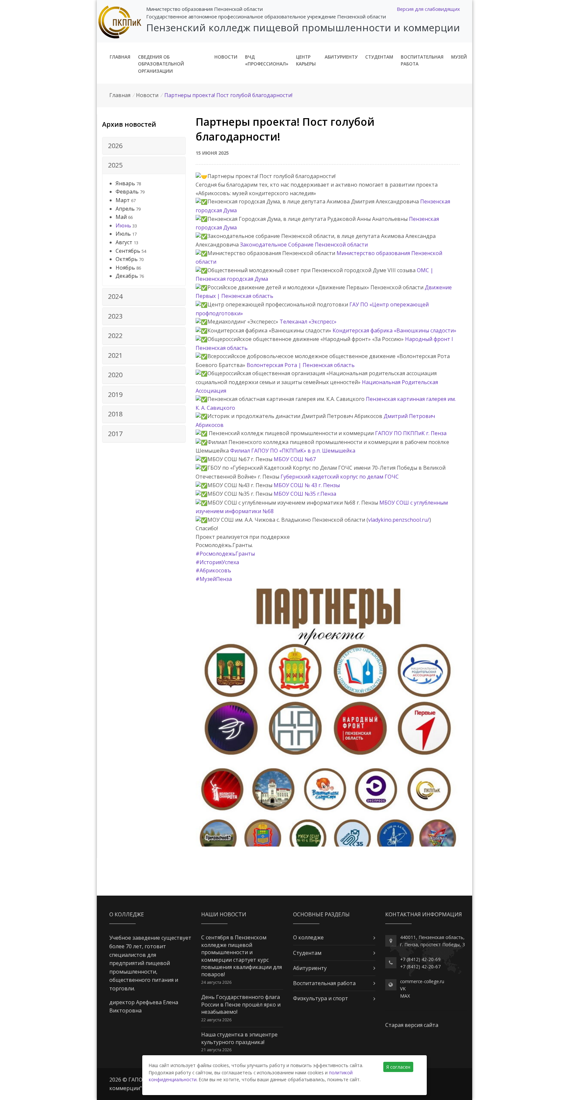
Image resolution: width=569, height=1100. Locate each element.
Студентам (379, 57)
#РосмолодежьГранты (225, 553)
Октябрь (127, 259)
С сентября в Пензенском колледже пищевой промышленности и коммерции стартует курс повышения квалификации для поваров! (241, 956)
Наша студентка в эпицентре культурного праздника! (239, 1038)
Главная (120, 57)
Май (121, 217)
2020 (115, 374)
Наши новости (223, 914)
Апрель (125, 208)
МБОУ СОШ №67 (295, 459)
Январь (125, 183)
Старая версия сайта (411, 1025)
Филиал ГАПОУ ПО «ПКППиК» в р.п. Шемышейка (292, 450)
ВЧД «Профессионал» (266, 60)
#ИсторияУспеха (217, 562)
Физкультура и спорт (320, 998)
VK (403, 988)
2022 (115, 335)
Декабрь (127, 275)
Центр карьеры (306, 60)
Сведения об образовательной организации (161, 64)
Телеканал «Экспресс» (308, 321)
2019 (115, 394)
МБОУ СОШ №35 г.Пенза (305, 493)
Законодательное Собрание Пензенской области (304, 244)
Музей (459, 57)
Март (123, 200)
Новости (225, 57)
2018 (115, 413)
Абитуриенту (341, 57)
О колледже (308, 937)
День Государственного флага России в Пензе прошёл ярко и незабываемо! (241, 1004)
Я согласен (398, 1067)
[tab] (143, 145)
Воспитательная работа (422, 60)
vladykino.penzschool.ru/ (398, 519)
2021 (115, 355)
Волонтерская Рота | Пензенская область (301, 365)
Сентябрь (128, 250)
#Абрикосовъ (213, 570)
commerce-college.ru (422, 981)
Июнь (123, 225)
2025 (115, 165)
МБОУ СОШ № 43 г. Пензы (307, 485)
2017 (115, 433)
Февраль (127, 191)
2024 (115, 296)
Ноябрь (125, 267)
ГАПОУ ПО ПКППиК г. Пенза (411, 433)
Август (124, 242)
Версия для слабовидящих (428, 9)
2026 (115, 145)
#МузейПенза (214, 579)
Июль (123, 233)
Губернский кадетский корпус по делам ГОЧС (340, 476)
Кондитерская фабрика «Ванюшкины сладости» (394, 330)
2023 (115, 316)
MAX (405, 996)
